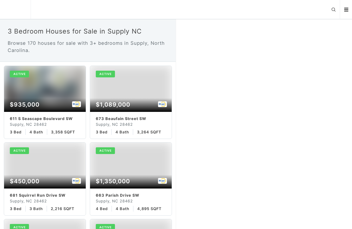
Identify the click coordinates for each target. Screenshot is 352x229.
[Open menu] (346, 9)
